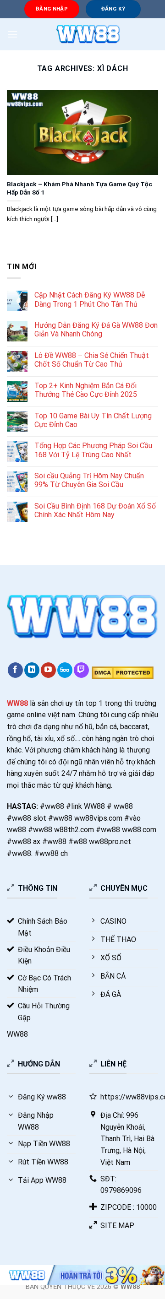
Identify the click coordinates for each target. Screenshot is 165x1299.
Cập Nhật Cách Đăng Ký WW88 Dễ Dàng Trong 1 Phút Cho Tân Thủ (89, 299)
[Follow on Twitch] (81, 670)
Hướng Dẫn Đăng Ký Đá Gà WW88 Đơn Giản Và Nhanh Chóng (96, 329)
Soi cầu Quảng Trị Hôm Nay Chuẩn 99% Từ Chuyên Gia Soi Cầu (89, 480)
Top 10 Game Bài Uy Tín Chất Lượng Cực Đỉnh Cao (93, 420)
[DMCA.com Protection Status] (122, 672)
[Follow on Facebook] (15, 670)
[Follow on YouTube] (48, 670)
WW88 (17, 703)
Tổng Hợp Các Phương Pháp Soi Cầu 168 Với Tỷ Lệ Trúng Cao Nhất (93, 450)
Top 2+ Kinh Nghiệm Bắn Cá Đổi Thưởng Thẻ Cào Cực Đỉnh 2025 (85, 390)
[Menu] (12, 34)
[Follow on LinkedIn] (31, 670)
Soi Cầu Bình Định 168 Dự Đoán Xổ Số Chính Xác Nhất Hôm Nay (95, 510)
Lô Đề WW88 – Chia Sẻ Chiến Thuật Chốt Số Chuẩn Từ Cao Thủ (91, 359)
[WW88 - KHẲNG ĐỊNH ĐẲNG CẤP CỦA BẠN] (88, 34)
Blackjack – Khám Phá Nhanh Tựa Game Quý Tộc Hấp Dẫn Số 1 (79, 188)
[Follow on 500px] (64, 670)
